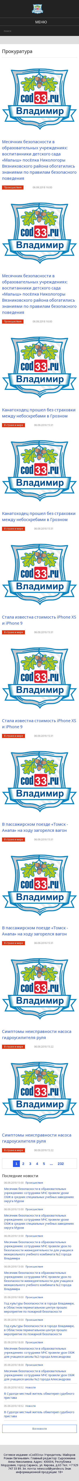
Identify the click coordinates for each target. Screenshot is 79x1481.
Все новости (39, 1428)
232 (61, 1164)
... (51, 1164)
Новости (31, 1387)
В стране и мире (13, 425)
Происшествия (12, 187)
